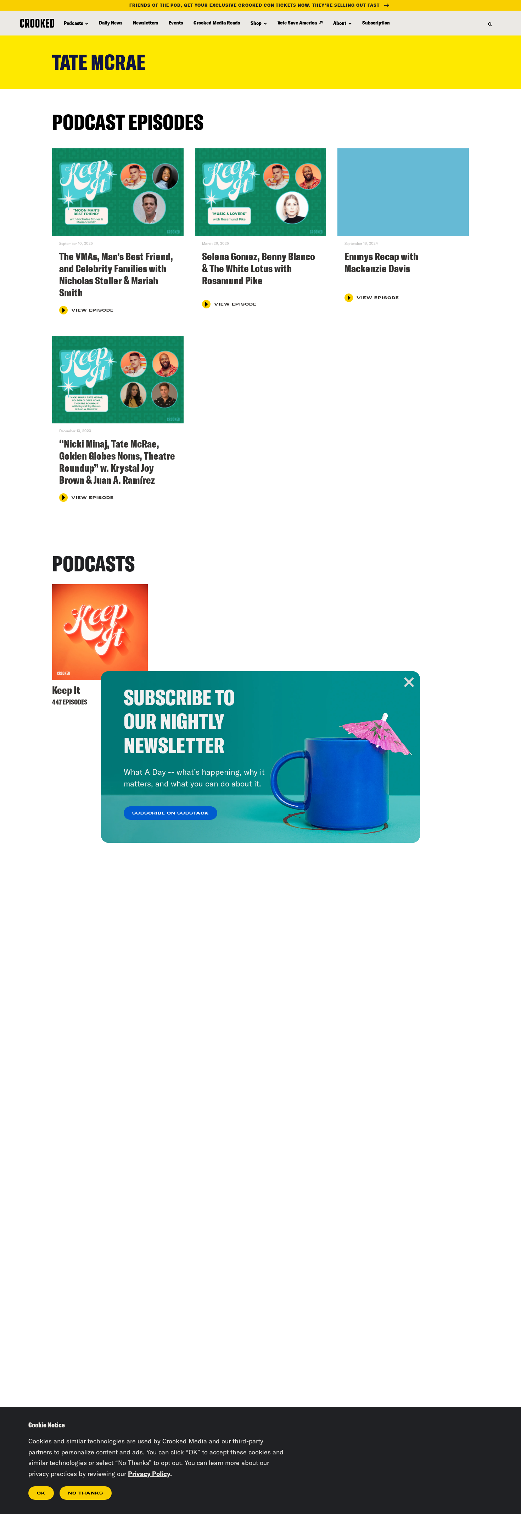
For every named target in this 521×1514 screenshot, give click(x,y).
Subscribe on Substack (170, 813)
